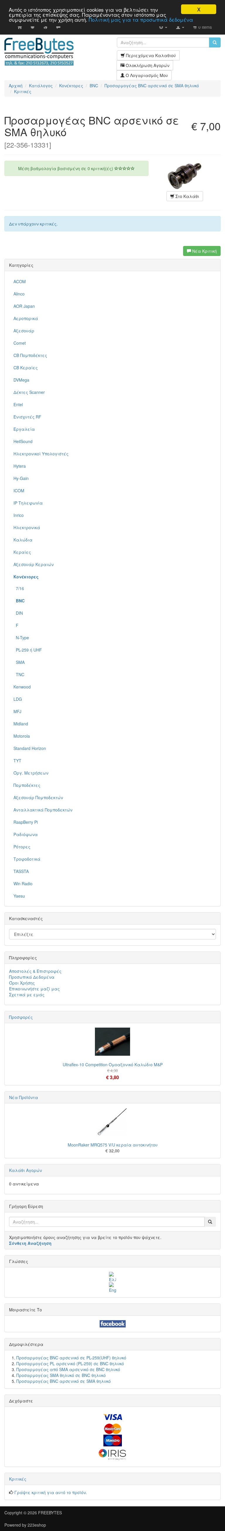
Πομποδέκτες (26, 785)
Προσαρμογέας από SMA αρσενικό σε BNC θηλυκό (68, 1369)
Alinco (19, 294)
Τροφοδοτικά (26, 859)
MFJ (17, 711)
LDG (17, 699)
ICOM (18, 490)
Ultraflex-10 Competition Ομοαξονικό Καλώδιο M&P (113, 1064)
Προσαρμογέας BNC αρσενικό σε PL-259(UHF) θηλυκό (71, 1358)
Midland (20, 724)
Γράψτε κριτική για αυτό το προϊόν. (50, 1492)
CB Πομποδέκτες (30, 355)
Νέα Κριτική (204, 251)
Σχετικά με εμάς (27, 994)
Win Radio (23, 883)
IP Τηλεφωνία (28, 503)
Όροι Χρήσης (22, 983)
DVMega (21, 380)
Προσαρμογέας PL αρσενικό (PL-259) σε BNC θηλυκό (70, 1363)
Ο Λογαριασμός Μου (146, 75)
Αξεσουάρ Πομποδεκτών (38, 797)
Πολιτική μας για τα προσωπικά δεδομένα (141, 19)
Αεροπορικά (25, 318)
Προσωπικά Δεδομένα (31, 977)
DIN (18, 613)
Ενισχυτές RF (27, 417)
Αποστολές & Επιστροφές (35, 971)
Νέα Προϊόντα (23, 1097)
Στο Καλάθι (186, 196)
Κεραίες (22, 552)
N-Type (21, 637)
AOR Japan (24, 306)
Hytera (19, 466)
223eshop (37, 1525)
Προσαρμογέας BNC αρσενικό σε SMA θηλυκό (63, 1381)
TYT (17, 760)
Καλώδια (23, 540)
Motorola (21, 736)
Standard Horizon (29, 748)
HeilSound (23, 441)
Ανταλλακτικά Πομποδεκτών (42, 810)
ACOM (19, 281)
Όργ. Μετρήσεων (30, 773)
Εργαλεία (24, 429)
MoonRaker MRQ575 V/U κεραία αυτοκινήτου (113, 1145)
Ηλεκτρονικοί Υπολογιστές (41, 454)
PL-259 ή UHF (27, 650)
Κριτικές (17, 1479)
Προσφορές (21, 1017)
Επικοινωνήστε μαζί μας (34, 989)
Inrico (18, 515)
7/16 (18, 588)
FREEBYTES (50, 1512)
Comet (19, 343)
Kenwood (22, 687)
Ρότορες (21, 847)
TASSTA (21, 871)
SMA (19, 662)
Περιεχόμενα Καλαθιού (150, 55)
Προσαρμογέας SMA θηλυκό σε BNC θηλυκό (61, 1375)
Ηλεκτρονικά (26, 527)
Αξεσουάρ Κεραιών (33, 564)
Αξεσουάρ (23, 331)
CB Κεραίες (25, 367)
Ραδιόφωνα (25, 834)
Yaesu (19, 896)
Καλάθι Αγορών (25, 1170)
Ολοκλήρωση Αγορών (147, 65)
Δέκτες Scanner (29, 392)
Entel (18, 404)
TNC (18, 674)
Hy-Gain (21, 478)
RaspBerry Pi (25, 822)
